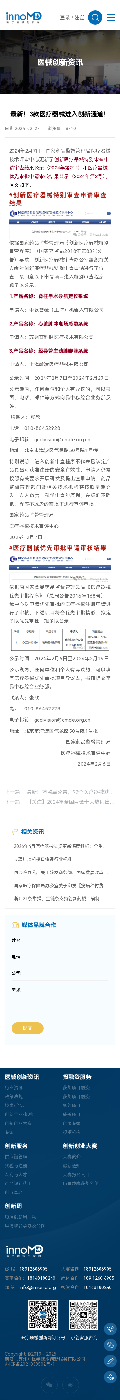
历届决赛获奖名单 (81, 1183)
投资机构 (72, 1132)
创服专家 (72, 1123)
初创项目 (72, 1105)
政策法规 (14, 1096)
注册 (80, 17)
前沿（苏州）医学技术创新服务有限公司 (45, 1359)
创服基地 (14, 1192)
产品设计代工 (18, 1183)
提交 (27, 1028)
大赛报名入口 (76, 1174)
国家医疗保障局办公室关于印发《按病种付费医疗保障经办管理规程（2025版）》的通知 (61, 885)
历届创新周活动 (20, 1216)
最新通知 (72, 1165)
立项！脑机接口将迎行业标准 (43, 859)
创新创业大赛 (18, 1123)
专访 (9, 1132)
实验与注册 (16, 1165)
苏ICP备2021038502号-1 (30, 1364)
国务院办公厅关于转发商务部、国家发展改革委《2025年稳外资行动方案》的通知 (61, 872)
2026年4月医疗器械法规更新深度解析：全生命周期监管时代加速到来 (61, 846)
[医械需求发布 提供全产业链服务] (110, 1361)
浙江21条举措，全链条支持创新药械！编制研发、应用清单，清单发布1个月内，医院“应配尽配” (61, 898)
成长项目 (72, 1114)
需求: (16, 990)
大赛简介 (72, 1156)
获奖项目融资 (76, 1087)
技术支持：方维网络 (25, 1369)
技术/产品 (14, 1105)
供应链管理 (16, 1156)
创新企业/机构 (19, 1114)
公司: (16, 973)
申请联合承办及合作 (25, 1225)
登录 (65, 17)
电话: (16, 956)
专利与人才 (16, 1174)
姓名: (16, 940)
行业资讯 (14, 1087)
